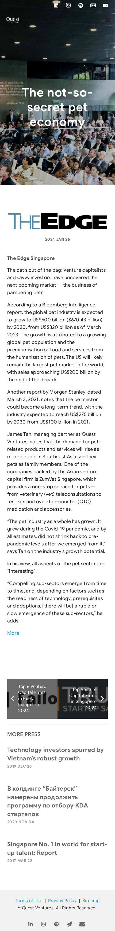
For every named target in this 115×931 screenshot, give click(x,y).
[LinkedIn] (56, 5)
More (13, 633)
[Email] (105, 5)
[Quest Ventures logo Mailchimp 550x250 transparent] (13, 20)
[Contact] (82, 924)
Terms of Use (29, 900)
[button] (108, 20)
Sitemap (91, 900)
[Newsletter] (93, 5)
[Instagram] (68, 5)
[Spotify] (81, 5)
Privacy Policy (62, 900)
